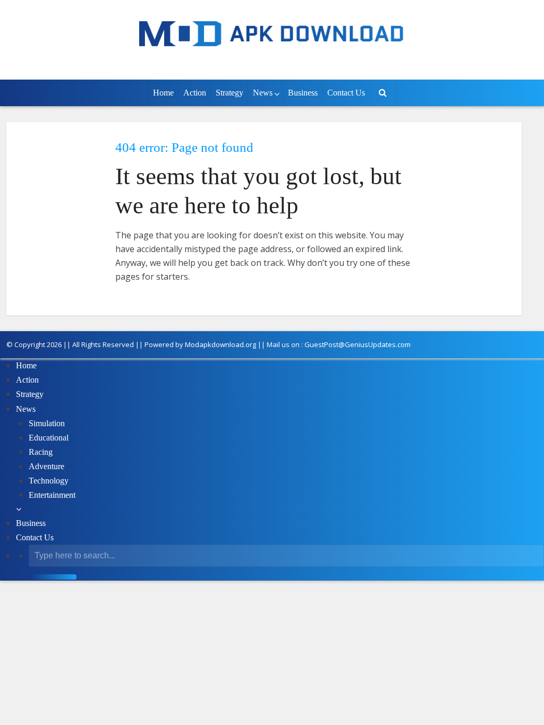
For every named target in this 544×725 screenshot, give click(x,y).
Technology (49, 480)
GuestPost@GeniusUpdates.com (357, 344)
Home (163, 92)
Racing (41, 451)
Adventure (46, 466)
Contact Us (346, 92)
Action (194, 92)
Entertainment (52, 494)
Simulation (47, 423)
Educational (49, 437)
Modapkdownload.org (220, 344)
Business (303, 92)
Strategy (229, 92)
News (263, 92)
